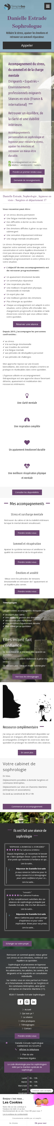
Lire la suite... (27, 863)
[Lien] (27, 703)
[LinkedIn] (33, 1002)
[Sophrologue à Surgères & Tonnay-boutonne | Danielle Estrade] (14, 7)
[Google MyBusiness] (27, 1002)
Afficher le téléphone (29, 1049)
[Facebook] (20, 1002)
